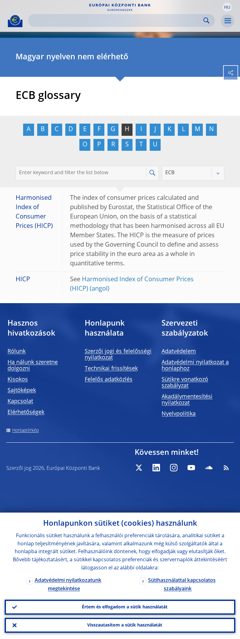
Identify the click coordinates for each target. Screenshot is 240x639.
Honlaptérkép (25, 430)
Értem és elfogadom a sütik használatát (125, 607)
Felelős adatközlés (108, 379)
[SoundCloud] (208, 467)
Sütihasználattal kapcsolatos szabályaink (182, 585)
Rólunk (17, 351)
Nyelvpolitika (179, 414)
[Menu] (227, 20)
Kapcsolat (20, 401)
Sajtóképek (22, 390)
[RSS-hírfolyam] (226, 467)
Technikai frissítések (111, 368)
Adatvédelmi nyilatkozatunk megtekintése (68, 585)
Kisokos (18, 379)
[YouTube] (191, 467)
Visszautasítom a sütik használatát (124, 625)
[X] (138, 467)
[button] (227, 7)
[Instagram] (173, 467)
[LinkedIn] (156, 467)
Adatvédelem (179, 351)
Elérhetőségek (26, 412)
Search (206, 20)
